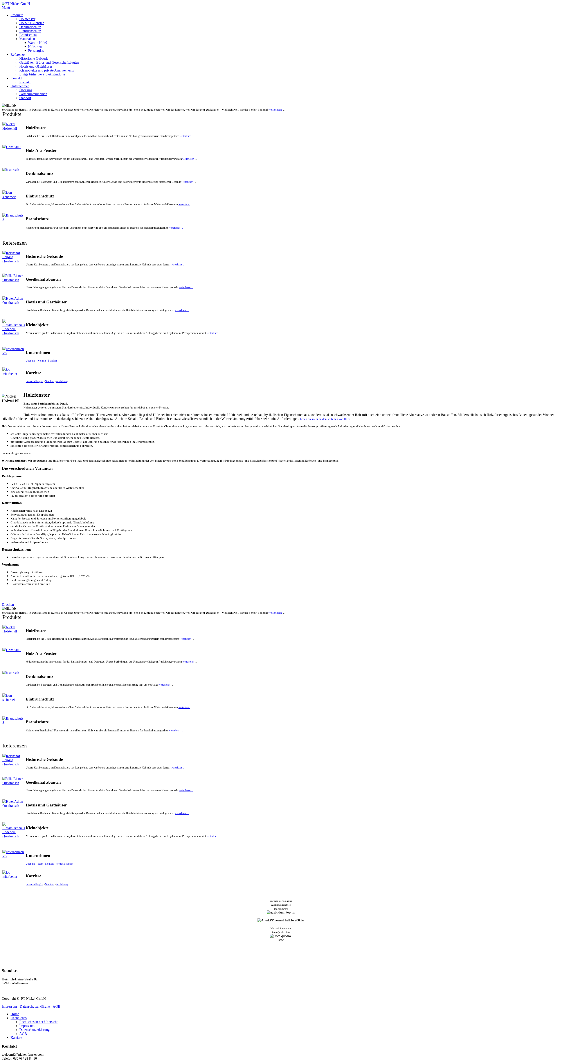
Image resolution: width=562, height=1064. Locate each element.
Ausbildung (62, 381)
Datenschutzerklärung (35, 1006)
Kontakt (42, 360)
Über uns (30, 360)
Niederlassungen (64, 863)
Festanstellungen (34, 381)
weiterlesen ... (176, 227)
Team (40, 863)
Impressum (9, 1006)
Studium (49, 381)
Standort (52, 360)
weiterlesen (275, 109)
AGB (56, 1006)
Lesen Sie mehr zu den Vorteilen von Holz (325, 419)
